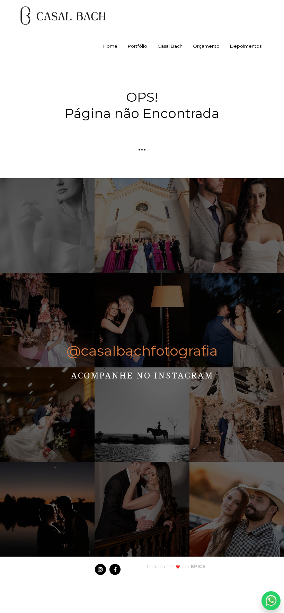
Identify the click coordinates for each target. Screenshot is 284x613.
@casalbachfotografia (142, 350)
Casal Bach (170, 46)
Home (110, 46)
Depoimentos (245, 46)
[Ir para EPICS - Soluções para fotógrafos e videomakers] (176, 566)
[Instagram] (100, 569)
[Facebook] (115, 569)
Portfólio (137, 46)
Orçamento (206, 46)
